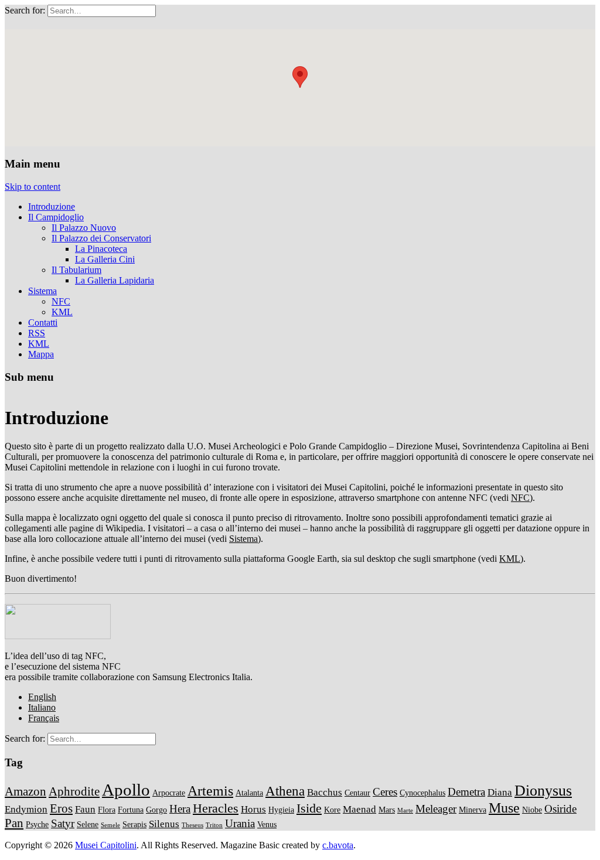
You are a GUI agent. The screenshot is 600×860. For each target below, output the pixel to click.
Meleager (435, 809)
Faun (85, 809)
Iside (309, 808)
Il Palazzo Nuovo (84, 228)
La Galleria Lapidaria (114, 280)
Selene (87, 824)
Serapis (134, 824)
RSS (36, 333)
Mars (387, 809)
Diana (500, 792)
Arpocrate (168, 792)
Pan (14, 823)
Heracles (215, 808)
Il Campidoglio (56, 217)
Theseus (192, 825)
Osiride (560, 809)
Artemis (210, 790)
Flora (106, 809)
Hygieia (281, 809)
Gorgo (156, 809)
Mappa (41, 354)
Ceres (385, 792)
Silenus (164, 824)
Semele (110, 825)
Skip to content (32, 187)
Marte (405, 810)
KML (62, 312)
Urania (240, 823)
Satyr (62, 823)
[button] (300, 77)
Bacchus (324, 792)
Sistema (42, 291)
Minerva (472, 809)
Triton (214, 825)
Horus (253, 809)
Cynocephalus (422, 792)
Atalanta (249, 792)
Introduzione (51, 206)
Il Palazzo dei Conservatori (101, 238)
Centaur (357, 792)
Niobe (532, 809)
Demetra (466, 792)
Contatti (42, 322)
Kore (332, 809)
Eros (61, 808)
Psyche (37, 824)
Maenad (359, 809)
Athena (285, 790)
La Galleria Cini (105, 259)
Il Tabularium (76, 270)
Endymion (26, 809)
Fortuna (131, 809)
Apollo (126, 789)
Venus (267, 824)
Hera (179, 809)
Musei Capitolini (106, 845)
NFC (61, 301)
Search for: (25, 10)
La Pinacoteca (101, 249)
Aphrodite (74, 791)
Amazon (25, 791)
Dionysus (543, 790)
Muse (504, 807)
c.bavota (337, 845)
